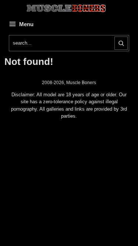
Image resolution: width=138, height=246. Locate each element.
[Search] (121, 43)
